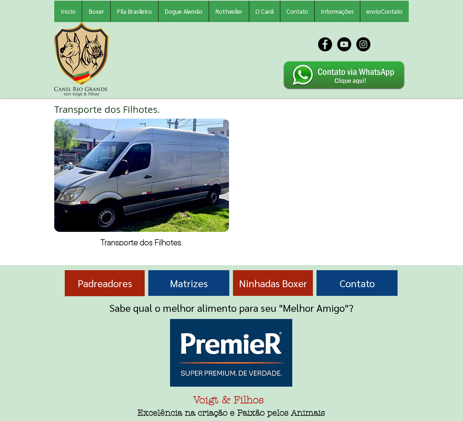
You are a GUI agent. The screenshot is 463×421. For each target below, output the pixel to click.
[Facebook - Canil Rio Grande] (325, 44)
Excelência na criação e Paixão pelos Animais (231, 413)
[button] (337, 11)
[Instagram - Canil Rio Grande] (363, 44)
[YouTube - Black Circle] (344, 44)
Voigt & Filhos (229, 400)
